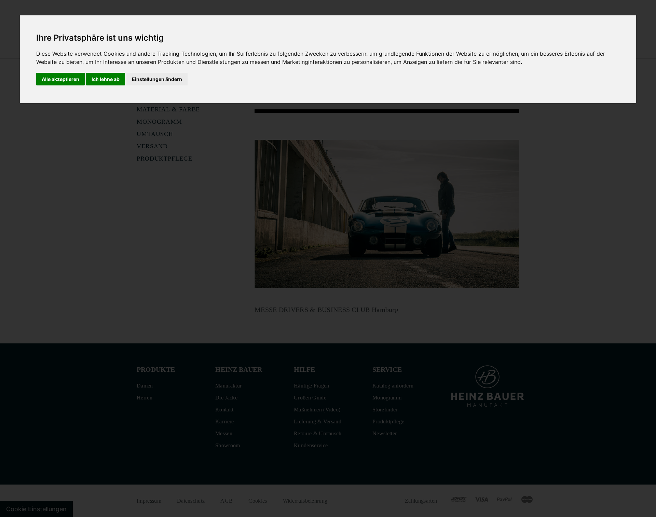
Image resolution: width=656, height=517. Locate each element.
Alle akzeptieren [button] (60, 79)
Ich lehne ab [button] (106, 79)
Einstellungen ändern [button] (157, 79)
